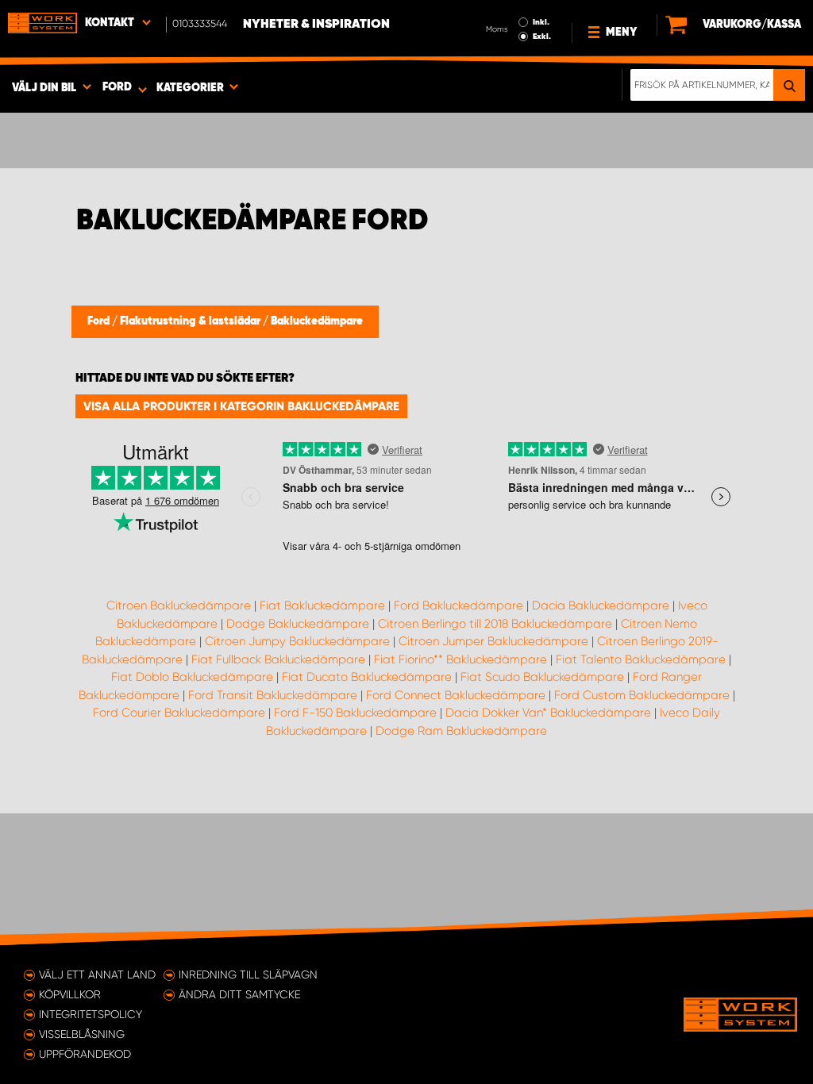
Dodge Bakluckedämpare (297, 624)
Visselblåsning (82, 1034)
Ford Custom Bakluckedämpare (642, 695)
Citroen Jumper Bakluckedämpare (493, 641)
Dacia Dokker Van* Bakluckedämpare (548, 712)
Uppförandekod (85, 1053)
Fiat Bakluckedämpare (322, 605)
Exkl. (542, 36)
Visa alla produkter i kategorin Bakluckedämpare (241, 406)
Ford (99, 321)
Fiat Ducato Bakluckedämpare (367, 677)
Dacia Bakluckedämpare (600, 605)
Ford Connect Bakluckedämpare (455, 695)
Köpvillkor (70, 994)
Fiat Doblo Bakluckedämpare (192, 677)
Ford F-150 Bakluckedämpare (355, 712)
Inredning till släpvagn (248, 974)
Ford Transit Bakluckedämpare (272, 695)
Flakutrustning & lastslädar (191, 321)
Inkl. (541, 22)
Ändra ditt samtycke (239, 994)
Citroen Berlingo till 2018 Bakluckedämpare (495, 624)
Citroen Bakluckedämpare (178, 605)
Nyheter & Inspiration (316, 24)
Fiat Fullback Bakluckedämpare (278, 659)
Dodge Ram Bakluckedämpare (461, 731)
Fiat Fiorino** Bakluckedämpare (460, 659)
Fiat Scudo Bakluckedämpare (542, 677)
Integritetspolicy (90, 1014)
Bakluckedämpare (317, 321)
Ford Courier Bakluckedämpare (179, 712)
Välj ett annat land (97, 974)
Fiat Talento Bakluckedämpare (641, 659)
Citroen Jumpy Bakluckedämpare (297, 641)
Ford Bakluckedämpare (458, 605)
